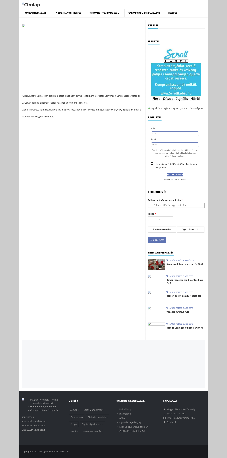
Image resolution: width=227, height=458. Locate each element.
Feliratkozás (175, 174)
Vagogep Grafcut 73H (177, 311)
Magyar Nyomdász (35, 12)
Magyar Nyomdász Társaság (144, 12)
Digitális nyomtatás (97, 417)
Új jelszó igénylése (190, 229)
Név (153, 128)
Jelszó (152, 213)
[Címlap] (31, 4)
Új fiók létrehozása (162, 229)
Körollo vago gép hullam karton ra (184, 327)
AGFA (122, 418)
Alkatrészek (188, 260)
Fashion (74, 431)
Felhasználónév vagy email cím (165, 200)
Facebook (171, 422)
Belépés (172, 12)
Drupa (73, 424)
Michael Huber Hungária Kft (133, 426)
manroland (125, 413)
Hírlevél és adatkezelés (33, 425)
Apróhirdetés (176, 260)
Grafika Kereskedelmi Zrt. (132, 431)
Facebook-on (109, 109)
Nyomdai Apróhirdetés (68, 12)
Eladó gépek (188, 276)
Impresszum (28, 416)
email (136, 109)
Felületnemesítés (92, 431)
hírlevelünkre (50, 109)
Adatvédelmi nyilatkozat (34, 421)
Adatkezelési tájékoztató (175, 180)
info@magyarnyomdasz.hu (181, 417)
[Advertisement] (82, 144)
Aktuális (74, 409)
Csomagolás (76, 417)
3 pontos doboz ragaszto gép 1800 (184, 264)
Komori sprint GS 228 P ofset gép (184, 295)
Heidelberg (125, 409)
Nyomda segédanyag (130, 422)
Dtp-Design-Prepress (92, 424)
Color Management (93, 409)
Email (153, 139)
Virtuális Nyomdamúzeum (105, 12)
